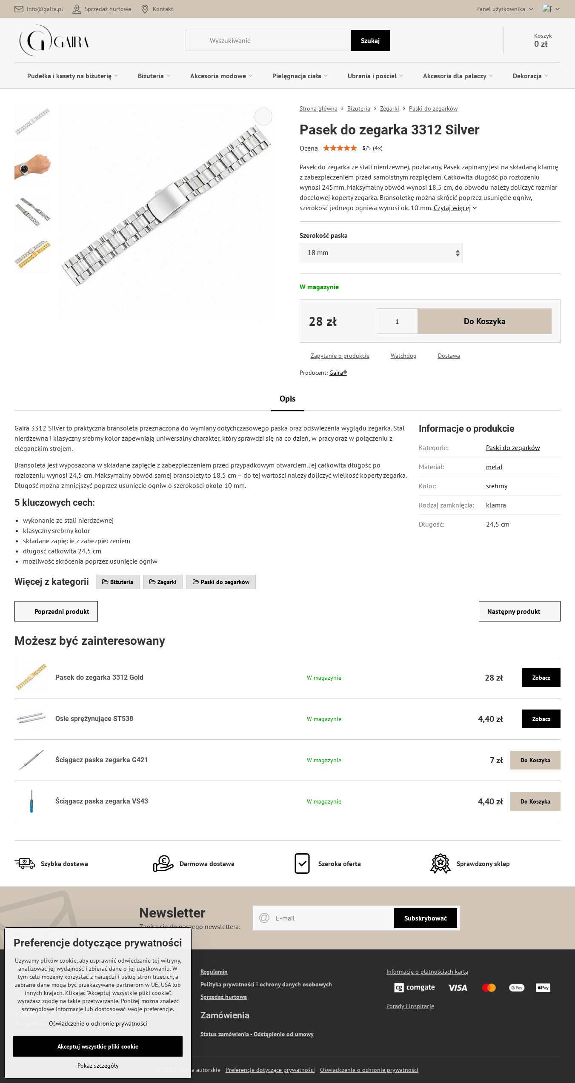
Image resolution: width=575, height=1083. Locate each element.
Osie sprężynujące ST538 (94, 719)
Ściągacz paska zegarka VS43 (101, 801)
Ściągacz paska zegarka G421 (101, 760)
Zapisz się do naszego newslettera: (189, 926)
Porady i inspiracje (410, 1006)
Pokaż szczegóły (98, 1065)
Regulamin (214, 971)
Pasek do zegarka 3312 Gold (99, 677)
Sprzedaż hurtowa (223, 996)
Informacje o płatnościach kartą (427, 971)
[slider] (340, 148)
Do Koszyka (485, 321)
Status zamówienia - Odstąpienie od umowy (257, 1034)
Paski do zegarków (513, 447)
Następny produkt (514, 611)
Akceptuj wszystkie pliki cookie (97, 1046)
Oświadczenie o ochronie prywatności (369, 1070)
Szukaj (370, 40)
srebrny (496, 486)
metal (494, 466)
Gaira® (338, 372)
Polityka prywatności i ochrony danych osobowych (266, 984)
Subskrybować (425, 918)
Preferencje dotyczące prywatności (270, 1070)
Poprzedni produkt (61, 611)
